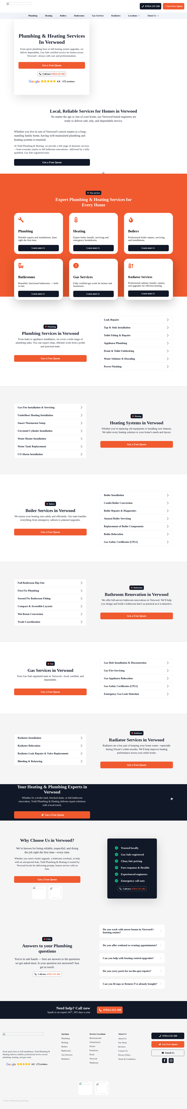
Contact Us (123, 1051)
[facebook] (164, 1060)
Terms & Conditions (127, 1059)
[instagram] (171, 1060)
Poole (92, 1055)
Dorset (92, 1046)
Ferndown (94, 1050)
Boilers (63, 16)
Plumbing (32, 16)
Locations (132, 16)
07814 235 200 (58, 74)
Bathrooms (79, 16)
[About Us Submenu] (158, 16)
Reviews (122, 1047)
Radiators (115, 16)
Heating (48, 16)
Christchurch (95, 1042)
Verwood (93, 1059)
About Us (151, 16)
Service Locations (97, 1034)
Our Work (122, 1043)
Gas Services (98, 16)
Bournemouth (95, 1038)
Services (65, 1034)
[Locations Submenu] (139, 16)
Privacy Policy (124, 1055)
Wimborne (94, 1063)
